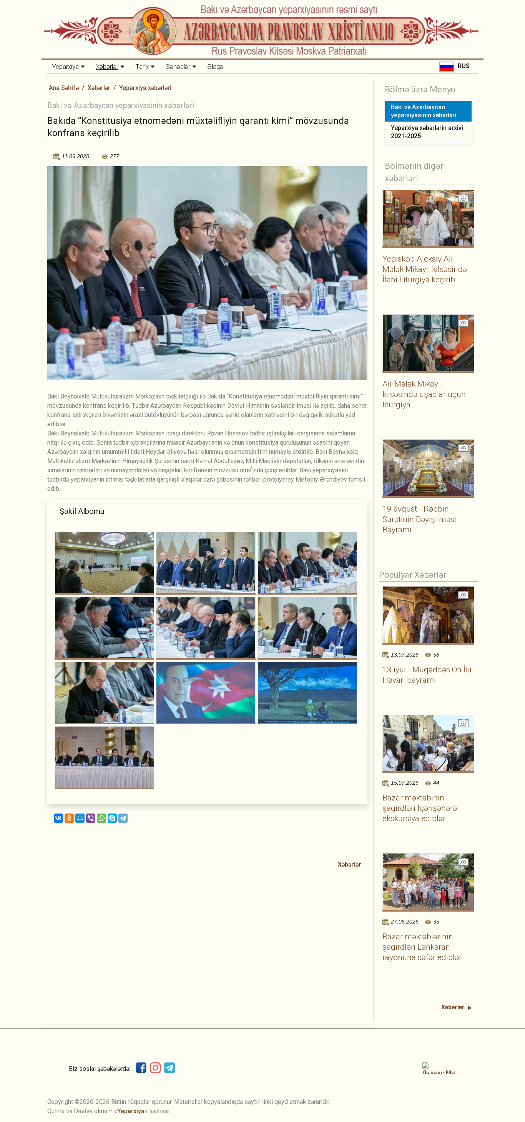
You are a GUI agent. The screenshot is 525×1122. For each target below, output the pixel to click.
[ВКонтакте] (58, 818)
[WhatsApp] (101, 818)
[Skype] (112, 818)
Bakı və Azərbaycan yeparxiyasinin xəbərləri (423, 111)
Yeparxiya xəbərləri (145, 88)
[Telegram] (123, 818)
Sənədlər (178, 66)
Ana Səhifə (64, 88)
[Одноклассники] (69, 818)
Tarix (142, 66)
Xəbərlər (107, 66)
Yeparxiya (65, 66)
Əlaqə (215, 66)
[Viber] (90, 818)
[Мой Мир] (80, 818)
